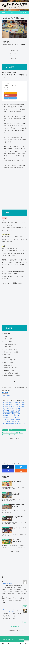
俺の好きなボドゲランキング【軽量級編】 (14, 402)
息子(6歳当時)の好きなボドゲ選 (11, 410)
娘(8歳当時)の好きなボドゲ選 (11, 412)
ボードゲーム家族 (14, 432)
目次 (12, 50)
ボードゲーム (6, 432)
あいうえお (5, 429)
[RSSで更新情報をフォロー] (21, 470)
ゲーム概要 (14, 53)
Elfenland (11, 434)
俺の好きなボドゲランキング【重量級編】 (14, 406)
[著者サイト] (8, 467)
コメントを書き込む (14, 626)
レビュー (5, 434)
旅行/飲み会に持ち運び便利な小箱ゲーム (14, 423)
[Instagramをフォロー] (8, 470)
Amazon (7, 93)
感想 (12, 55)
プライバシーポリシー (8, 639)
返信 (25, 606)
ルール (21, 432)
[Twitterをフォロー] (21, 467)
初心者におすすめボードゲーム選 (11, 419)
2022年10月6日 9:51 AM (8, 612)
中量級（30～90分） (14, 429)
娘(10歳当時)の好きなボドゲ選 (11, 414)
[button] (26, 331)
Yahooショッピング (9, 98)
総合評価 (13, 58)
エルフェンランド (18, 434)
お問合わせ (21, 639)
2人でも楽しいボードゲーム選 (11, 421)
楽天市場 (7, 95)
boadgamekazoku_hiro (9, 610)
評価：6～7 (22, 429)
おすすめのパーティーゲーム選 (11, 417)
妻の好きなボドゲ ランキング (11, 415)
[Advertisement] (14, 188)
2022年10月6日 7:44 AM (7, 583)
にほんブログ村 (6, 395)
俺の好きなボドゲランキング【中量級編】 (14, 404)
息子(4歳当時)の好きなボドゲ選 (11, 408)
